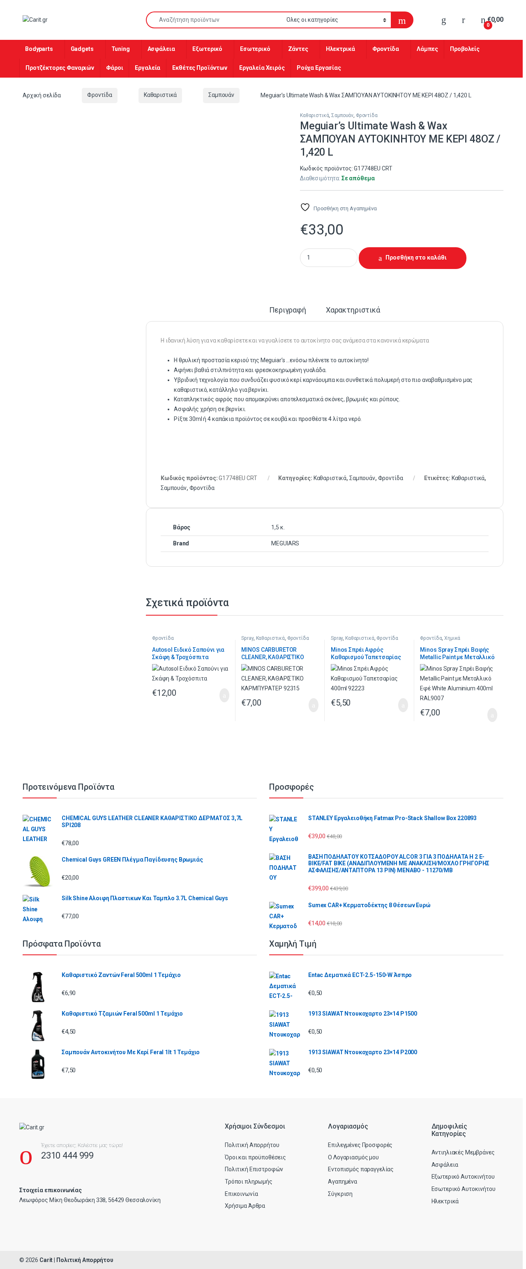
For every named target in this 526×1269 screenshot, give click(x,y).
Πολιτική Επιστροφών (254, 1169)
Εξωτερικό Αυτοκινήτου (463, 1176)
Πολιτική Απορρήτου (252, 1145)
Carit (46, 1260)
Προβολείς (465, 49)
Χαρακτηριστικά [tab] (353, 310)
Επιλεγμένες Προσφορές (360, 1145)
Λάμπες (427, 49)
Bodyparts (39, 49)
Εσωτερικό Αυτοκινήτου (463, 1189)
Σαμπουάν (221, 95)
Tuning (120, 49)
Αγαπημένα (342, 1181)
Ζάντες (298, 49)
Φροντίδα (385, 49)
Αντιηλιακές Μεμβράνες (463, 1152)
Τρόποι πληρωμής (248, 1181)
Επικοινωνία (241, 1194)
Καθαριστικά (160, 95)
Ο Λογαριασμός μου (353, 1157)
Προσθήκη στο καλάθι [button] (216, 695)
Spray (247, 638)
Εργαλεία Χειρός (262, 67)
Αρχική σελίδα (42, 95)
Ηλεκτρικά (340, 49)
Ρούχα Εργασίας (319, 67)
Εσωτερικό (255, 49)
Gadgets (82, 49)
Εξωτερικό (207, 49)
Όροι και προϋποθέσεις (255, 1157)
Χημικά (452, 638)
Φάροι (114, 67)
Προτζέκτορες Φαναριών (59, 67)
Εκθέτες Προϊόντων (199, 67)
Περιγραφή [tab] (287, 310)
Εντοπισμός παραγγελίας (361, 1169)
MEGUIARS (285, 543)
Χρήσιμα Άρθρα (245, 1205)
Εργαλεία (147, 67)
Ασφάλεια (161, 49)
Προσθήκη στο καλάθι (416, 257)
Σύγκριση (340, 1194)
